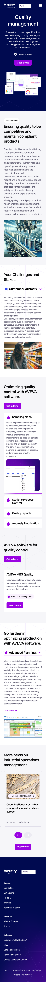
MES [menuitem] (6, 942)
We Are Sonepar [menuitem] (11, 918)
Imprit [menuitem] (7, 967)
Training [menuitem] (7, 899)
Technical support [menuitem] (12, 904)
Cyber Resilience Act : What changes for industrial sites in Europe (23, 805)
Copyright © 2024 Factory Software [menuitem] (27, 967)
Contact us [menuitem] (9, 885)
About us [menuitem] (8, 913)
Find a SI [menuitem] (7, 894)
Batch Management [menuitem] (12, 951)
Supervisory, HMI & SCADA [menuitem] (15, 937)
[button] (40, 5)
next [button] (18, 832)
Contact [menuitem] (7, 880)
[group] (25, 588)
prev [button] (28, 832)
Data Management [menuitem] (12, 946)
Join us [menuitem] (7, 923)
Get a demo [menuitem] (9, 890)
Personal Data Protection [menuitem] (23, 972)
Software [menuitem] (8, 932)
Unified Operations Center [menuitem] (15, 956)
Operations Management (23, 793)
